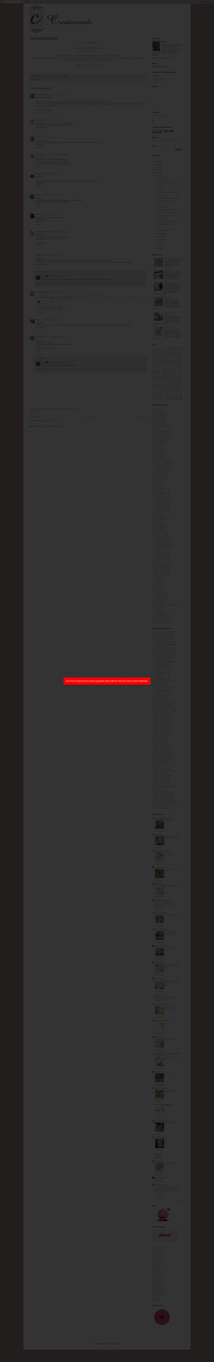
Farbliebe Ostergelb (171, 1039)
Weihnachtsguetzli (162, 207)
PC (179, 380)
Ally (37, 214)
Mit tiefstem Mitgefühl (161, 509)
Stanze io (157, 788)
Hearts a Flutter (159, 479)
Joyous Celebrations (161, 494)
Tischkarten (155, 391)
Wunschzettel (158, 607)
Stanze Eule (158, 725)
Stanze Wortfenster (160, 783)
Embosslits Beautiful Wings (163, 632)
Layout (154, 376)
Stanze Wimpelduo (160, 781)
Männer (179, 378)
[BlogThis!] (60, 76)
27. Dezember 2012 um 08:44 (59, 276)
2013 (156, 173)
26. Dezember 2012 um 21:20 (57, 337)
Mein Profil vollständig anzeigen (163, 58)
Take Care (157, 580)
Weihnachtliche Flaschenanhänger (167, 198)
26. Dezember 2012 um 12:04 (51, 320)
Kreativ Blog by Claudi (163, 1020)
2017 (156, 161)
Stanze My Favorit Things (162, 758)
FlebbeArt (158, 1154)
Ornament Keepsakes (161, 519)
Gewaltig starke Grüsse (162, 469)
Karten (155, 371)
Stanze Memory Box (161, 753)
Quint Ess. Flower (160, 534)
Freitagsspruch (161, 187)
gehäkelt (154, 399)
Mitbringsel (156, 378)
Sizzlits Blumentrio (160, 695)
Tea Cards (159, 190)
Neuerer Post (34, 417)
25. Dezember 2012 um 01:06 (52, 255)
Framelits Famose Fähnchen (163, 644)
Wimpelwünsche (159, 595)
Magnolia (169, 376)
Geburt (159, 363)
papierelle (158, 834)
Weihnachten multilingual (172, 259)
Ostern (172, 380)
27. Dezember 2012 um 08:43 (59, 362)
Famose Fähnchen (160, 448)
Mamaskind (159, 995)
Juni (157, 248)
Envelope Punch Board (162, 637)
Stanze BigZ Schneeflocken (163, 708)
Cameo (166, 354)
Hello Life (157, 484)
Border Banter (158, 418)
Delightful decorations (161, 431)
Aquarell (155, 350)
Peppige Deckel (159, 692)
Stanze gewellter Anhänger (163, 786)
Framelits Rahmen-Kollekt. (163, 662)
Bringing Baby (159, 421)
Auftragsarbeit (167, 350)
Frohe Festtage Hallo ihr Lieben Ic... (168, 192)
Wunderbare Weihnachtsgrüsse (164, 605)
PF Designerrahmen (161, 672)
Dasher (156, 428)
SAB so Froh (158, 554)
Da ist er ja (168, 1073)
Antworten (39, 113)
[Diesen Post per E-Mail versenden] (57, 76)
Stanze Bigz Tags (160, 713)
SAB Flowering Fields (161, 542)
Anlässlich (157, 408)
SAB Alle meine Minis (161, 539)
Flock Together (159, 453)
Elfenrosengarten (42, 154)
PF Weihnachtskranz (161, 690)
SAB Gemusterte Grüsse (162, 547)
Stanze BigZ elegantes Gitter (163, 710)
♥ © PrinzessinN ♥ (161, 1185)
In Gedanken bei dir (160, 489)
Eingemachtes (165, 358)
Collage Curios (159, 423)
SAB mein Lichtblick (160, 552)
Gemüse (154, 365)
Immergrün (157, 486)
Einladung (176, 358)
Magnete (161, 376)
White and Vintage (161, 929)
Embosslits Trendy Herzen (163, 634)
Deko (171, 356)
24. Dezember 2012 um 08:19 (59, 154)
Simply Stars (158, 562)
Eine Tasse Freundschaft (162, 436)
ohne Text (162, 399)
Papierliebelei (159, 962)
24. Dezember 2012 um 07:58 (51, 137)
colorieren (175, 397)
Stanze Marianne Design (162, 748)
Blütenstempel (41, 232)
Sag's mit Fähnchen (160, 557)
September (160, 240)
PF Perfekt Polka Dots (161, 680)
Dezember (160, 178)
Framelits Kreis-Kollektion (162, 657)
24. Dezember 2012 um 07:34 (53, 120)
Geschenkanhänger (165, 365)
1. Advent (159, 227)
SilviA (38, 195)
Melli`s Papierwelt (161, 1137)
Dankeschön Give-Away (164, 216)
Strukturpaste (159, 388)
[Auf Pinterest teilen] (67, 76)
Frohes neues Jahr (162, 181)
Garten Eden (158, 1179)
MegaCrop (177, 376)
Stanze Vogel (158, 773)
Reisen (162, 382)
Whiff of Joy (173, 395)
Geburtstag (172, 363)
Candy (176, 354)
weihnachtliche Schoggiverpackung (168, 221)
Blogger (117, 1344)
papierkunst (159, 1161)
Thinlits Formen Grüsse (162, 798)
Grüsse (157, 367)
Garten (179, 360)
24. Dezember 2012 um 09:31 (49, 214)
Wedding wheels (159, 592)
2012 (156, 176)
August (158, 242)
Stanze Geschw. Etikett (161, 730)
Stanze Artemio (159, 700)
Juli (157, 245)
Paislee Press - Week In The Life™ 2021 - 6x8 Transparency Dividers (172, 1188)
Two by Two (158, 585)
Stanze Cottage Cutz (161, 720)
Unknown (39, 120)
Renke (169, 382)
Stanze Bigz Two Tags (161, 715)
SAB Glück (157, 549)
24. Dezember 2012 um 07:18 (58, 94)
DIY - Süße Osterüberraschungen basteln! (171, 1007)
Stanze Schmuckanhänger (163, 771)
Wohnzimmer (164, 397)
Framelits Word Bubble (161, 665)
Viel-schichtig (158, 590)
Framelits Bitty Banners (162, 639)
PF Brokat (157, 670)
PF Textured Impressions (162, 687)
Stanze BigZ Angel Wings (162, 702)
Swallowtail (158, 577)
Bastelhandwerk (41, 94)
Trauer (166, 391)
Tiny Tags (157, 582)
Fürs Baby (157, 459)
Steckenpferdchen (168, 386)
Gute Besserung (177, 367)
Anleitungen (174, 348)
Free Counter (156, 140)
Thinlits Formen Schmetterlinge (164, 803)
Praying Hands (159, 532)
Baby (154, 352)
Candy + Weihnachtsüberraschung (167, 184)
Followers (162, 360)
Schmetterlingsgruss (161, 560)
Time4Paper (159, 1037)
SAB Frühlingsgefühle (161, 544)
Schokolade (176, 384)
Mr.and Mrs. (158, 514)
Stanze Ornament (160, 763)
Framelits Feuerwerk (161, 647)
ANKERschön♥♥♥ (170, 820)
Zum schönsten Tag (160, 615)
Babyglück (157, 411)
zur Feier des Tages (160, 623)
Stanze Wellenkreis (160, 776)
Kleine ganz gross (160, 496)
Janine (38, 320)
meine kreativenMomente (164, 1105)
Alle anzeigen (178, 1200)
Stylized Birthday (159, 572)
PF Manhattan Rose (160, 677)
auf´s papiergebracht (162, 1121)
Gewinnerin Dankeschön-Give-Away (168, 213)
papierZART (159, 884)
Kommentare (159, 79)
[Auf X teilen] (62, 76)
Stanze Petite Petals (161, 768)
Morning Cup (158, 512)
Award (177, 350)
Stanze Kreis (158, 743)
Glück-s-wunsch (159, 471)
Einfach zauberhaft (160, 441)
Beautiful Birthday (160, 416)
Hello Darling (158, 481)
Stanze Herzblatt (159, 735)
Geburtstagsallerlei (160, 464)
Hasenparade (158, 476)
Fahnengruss (158, 446)
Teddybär (167, 298)
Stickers (179, 386)
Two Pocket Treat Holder (164, 224)
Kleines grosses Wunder (162, 499)
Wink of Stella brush (160, 808)
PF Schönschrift (159, 685)
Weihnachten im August (172, 915)
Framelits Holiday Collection (163, 652)
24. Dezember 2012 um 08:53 (51, 195)
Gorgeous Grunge (160, 474)
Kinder (174, 372)
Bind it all (170, 352)
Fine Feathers (158, 451)
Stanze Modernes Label (162, 755)
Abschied (155, 348)
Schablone (158, 384)
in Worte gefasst (159, 618)
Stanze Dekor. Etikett (161, 723)
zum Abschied (169, 327)
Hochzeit (166, 369)
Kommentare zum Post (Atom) (48, 420)
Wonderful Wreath (160, 597)
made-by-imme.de (161, 1004)
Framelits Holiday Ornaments (164, 654)
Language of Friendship (162, 501)
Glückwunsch (178, 365)
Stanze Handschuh (160, 733)
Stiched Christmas (170, 1123)
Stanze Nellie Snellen (161, 761)
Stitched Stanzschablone (162, 796)
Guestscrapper (165, 367)
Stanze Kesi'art (159, 740)
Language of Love (160, 504)
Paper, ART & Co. (161, 946)
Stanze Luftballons (160, 745)
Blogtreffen (179, 352)
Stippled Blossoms (160, 570)
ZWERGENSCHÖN (42, 292)
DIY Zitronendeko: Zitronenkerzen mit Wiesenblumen (170, 933)
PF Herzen (157, 675)
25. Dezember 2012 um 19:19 (60, 292)
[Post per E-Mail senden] (53, 76)
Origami (165, 380)
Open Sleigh (158, 517)
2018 (156, 158)
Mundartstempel (169, 378)
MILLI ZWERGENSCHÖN (163, 818)
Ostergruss (157, 522)
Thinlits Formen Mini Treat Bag (164, 801)
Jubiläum (176, 369)
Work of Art (157, 600)
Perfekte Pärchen (160, 527)
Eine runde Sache (160, 438)
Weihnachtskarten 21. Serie (165, 201)
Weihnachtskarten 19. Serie (165, 230)
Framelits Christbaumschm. (163, 642)
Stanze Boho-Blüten (161, 718)
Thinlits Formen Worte (161, 806)
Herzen (157, 369)
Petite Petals (158, 529)
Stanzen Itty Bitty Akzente (162, 793)
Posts (157, 76)
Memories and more (162, 1177)
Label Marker (175, 374)
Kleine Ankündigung (171, 1163)
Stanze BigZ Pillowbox (161, 705)
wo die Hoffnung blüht (161, 620)
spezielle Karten (172, 399)
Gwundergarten (160, 1072)
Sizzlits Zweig (158, 697)
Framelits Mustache (160, 660)
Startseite (89, 417)
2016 (156, 164)
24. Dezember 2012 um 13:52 (57, 232)
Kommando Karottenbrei (163, 900)
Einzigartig (157, 443)
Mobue (38, 174)
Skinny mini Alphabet (161, 567)
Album (163, 348)
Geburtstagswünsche (171, 885)
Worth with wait (159, 602)
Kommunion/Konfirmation (159, 374)
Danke (163, 356)
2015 (156, 167)
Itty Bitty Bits (158, 491)
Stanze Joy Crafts (160, 738)
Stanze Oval (158, 766)
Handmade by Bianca (162, 851)
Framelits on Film (160, 667)
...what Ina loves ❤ (161, 867)
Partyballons (158, 524)
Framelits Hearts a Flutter (162, 649)
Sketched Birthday (160, 565)
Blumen (157, 354)
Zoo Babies (158, 610)
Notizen (158, 380)
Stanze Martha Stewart (161, 750)
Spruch (155, 387)
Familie (154, 360)
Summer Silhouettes (161, 575)
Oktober (159, 237)
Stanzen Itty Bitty (159, 791)
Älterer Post (142, 417)
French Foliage (159, 456)
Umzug (176, 391)
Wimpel (154, 397)
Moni (43, 276)
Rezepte (179, 382)
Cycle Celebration (160, 426)
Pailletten (155, 382)
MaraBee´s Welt (160, 913)
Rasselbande (159, 1156)
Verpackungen (157, 393)
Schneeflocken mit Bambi (172, 271)
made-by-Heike (41, 337)
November (160, 234)
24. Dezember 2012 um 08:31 (51, 174)
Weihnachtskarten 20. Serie (165, 210)
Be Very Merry (158, 413)
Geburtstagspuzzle (160, 466)
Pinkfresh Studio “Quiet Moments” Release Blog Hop (172, 966)
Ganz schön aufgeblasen (162, 461)
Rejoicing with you (160, 537)
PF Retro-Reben (159, 682)
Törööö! (156, 587)
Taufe (169, 388)
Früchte (172, 360)
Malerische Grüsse (160, 506)
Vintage (174, 393)
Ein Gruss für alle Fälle (161, 433)
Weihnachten (39, 79)
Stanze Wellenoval (160, 778)
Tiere (177, 388)
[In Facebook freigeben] (64, 76)
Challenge (155, 356)
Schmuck (167, 384)
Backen (163, 352)
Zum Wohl (157, 613)
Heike (38, 137)
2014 (156, 170)
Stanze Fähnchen (160, 728)
